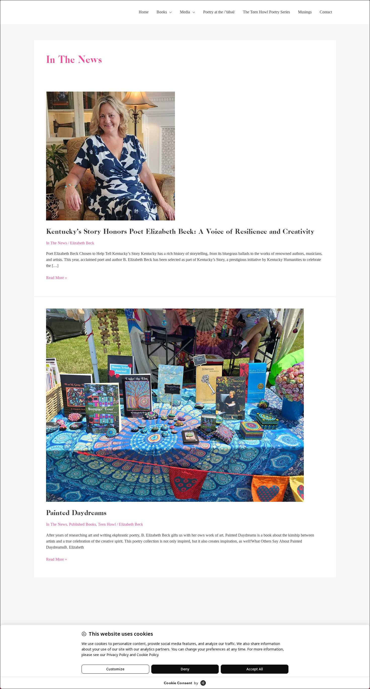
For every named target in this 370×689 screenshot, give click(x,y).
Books (162, 12)
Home (144, 12)
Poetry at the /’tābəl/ (219, 12)
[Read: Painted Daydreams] (175, 405)
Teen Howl (107, 524)
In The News (56, 243)
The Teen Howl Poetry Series (266, 12)
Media (185, 12)
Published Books (82, 524)
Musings (305, 12)
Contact (326, 12)
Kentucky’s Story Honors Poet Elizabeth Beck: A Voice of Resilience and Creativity (180, 231)
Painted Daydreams (76, 513)
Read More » (56, 277)
